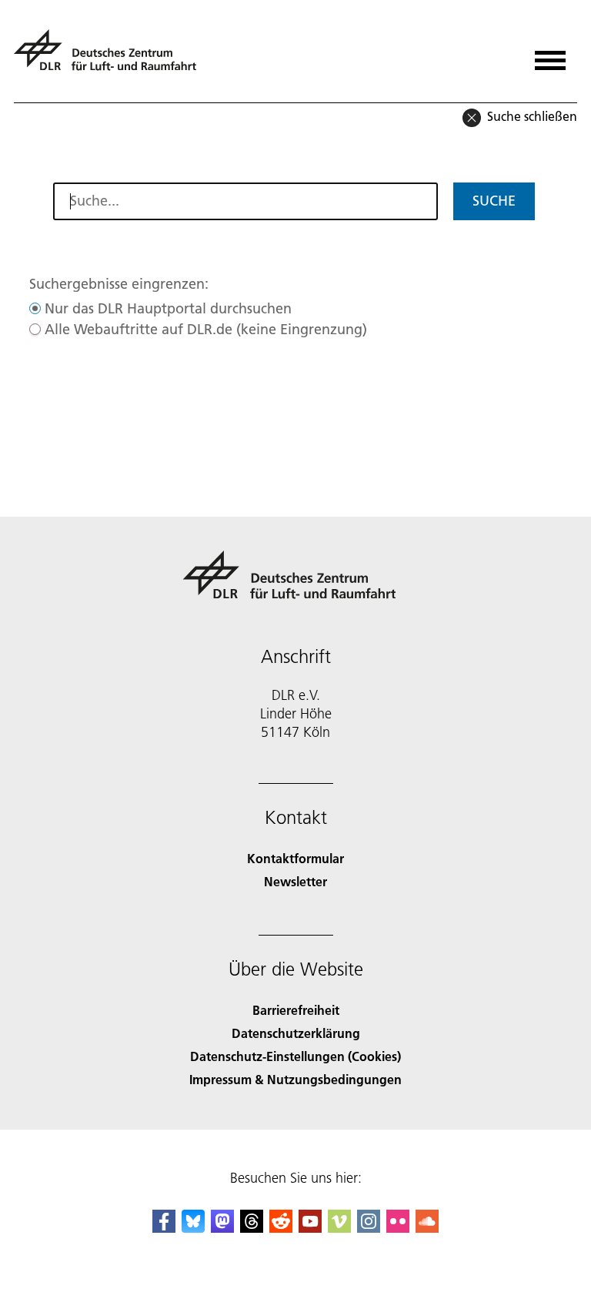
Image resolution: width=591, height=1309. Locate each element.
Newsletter (295, 881)
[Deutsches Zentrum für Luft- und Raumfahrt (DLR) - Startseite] (111, 56)
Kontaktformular (295, 858)
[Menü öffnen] (550, 55)
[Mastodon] (222, 1228)
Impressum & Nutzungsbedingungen (295, 1079)
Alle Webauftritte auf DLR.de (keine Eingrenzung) (206, 329)
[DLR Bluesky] (193, 1228)
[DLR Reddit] (280, 1228)
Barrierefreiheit (295, 1010)
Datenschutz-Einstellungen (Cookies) (295, 1056)
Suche (494, 200)
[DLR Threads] (251, 1228)
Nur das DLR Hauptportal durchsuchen (168, 308)
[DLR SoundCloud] (427, 1228)
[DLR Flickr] (397, 1228)
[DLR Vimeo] (339, 1228)
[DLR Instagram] (368, 1228)
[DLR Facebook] (163, 1228)
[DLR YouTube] (310, 1228)
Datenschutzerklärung (296, 1033)
